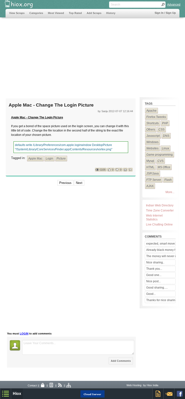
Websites (152, 148)
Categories (36, 13)
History (110, 13)
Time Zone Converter (160, 210)
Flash (168, 179)
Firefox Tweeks (156, 117)
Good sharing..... (157, 287)
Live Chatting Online (159, 224)
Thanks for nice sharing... (160, 300)
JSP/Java (152, 173)
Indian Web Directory (159, 205)
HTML (150, 167)
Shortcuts (152, 123)
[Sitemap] (69, 385)
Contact (32, 385)
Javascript (153, 136)
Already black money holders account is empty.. (160, 250)
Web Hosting (133, 385)
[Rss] (60, 385)
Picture (61, 158)
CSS (162, 129)
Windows (152, 142)
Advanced (173, 4)
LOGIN (24, 333)
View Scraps (17, 13)
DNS (166, 136)
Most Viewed (56, 13)
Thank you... (154, 268)
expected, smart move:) (160, 243)
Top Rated (75, 13)
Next (79, 183)
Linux (165, 148)
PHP (165, 123)
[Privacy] (42, 385)
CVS (161, 161)
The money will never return (160, 256)
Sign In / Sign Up (165, 12)
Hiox (17, 394)
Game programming (159, 154)
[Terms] (51, 385)
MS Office (164, 167)
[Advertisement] (92, 55)
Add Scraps (94, 13)
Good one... (153, 275)
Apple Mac (35, 158)
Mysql (150, 161)
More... (169, 192)
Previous (65, 183)
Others (150, 129)
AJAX (150, 186)
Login (49, 158)
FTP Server (153, 179)
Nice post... (153, 281)
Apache (151, 110)
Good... (151, 294)
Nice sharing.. (155, 262)
